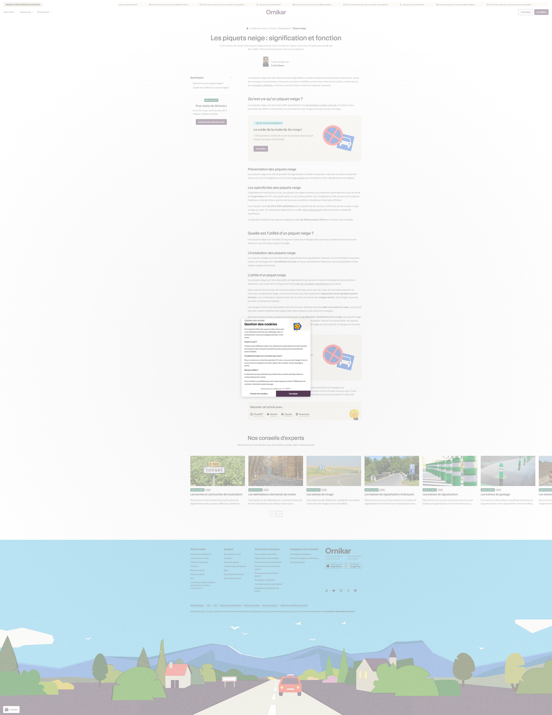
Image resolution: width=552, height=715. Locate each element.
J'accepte (293, 393)
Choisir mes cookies (259, 393)
